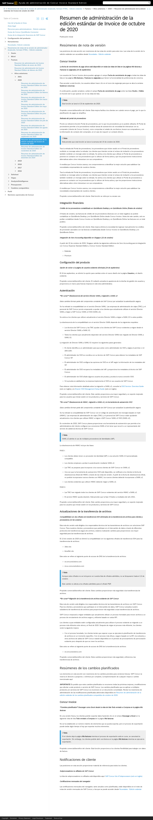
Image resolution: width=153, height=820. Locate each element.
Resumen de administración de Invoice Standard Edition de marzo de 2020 (34, 99)
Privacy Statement (24, 818)
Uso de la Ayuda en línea (17, 23)
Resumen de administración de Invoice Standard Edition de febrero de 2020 (34, 92)
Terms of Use (58, 818)
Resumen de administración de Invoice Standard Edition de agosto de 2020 (34, 128)
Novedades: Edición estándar (19, 45)
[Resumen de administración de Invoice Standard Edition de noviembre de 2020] (150, 9)
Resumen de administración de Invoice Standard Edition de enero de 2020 (34, 85)
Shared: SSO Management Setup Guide (89, 389)
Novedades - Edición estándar (100, 54)
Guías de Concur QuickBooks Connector (23, 32)
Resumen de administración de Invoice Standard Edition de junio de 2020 (33, 113)
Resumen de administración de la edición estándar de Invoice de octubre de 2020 (33, 142)
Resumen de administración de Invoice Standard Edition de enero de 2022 (29, 64)
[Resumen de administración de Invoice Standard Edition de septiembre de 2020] (148, 9)
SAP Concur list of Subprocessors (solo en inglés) (123, 776)
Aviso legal (12, 26)
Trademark (48, 818)
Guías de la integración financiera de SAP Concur (26, 35)
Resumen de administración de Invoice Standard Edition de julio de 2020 (34, 121)
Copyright (5, 818)
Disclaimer (13, 818)
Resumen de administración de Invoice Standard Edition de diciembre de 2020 (33, 156)
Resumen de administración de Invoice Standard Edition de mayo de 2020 (34, 106)
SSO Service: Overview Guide (132, 386)
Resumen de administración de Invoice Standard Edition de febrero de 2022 (29, 69)
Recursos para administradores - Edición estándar (27, 29)
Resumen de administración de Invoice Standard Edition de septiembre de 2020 (33, 135)
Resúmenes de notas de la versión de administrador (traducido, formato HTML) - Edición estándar (27, 49)
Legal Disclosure (37, 818)
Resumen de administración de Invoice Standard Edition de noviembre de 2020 (33, 149)
